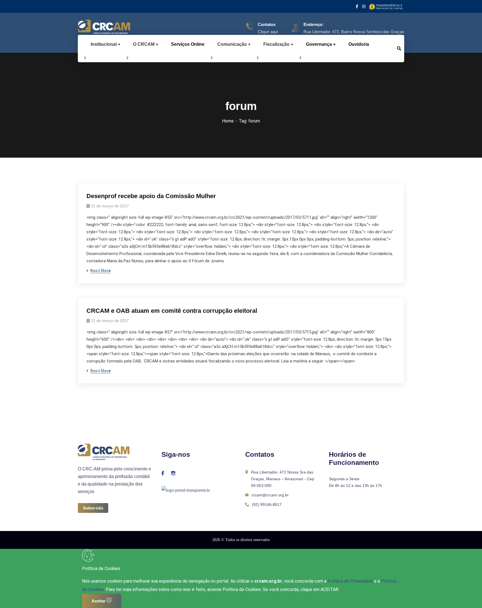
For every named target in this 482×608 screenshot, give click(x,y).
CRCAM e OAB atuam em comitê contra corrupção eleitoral (171, 310)
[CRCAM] (95, 27)
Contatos (267, 24)
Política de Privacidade (350, 581)
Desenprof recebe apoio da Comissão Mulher (151, 196)
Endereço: (313, 24)
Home (228, 121)
